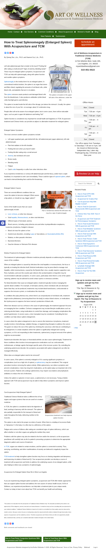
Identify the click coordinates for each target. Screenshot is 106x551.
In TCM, (7, 446)
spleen (9, 94)
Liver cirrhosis (12, 214)
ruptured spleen (60, 176)
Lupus (32, 234)
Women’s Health (84, 32)
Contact (17, 32)
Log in (95, 547)
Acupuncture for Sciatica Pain (88, 199)
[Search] (98, 183)
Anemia (10, 156)
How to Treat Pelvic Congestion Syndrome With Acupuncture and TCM (22, 539)
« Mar (76, 328)
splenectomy (41, 362)
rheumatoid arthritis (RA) (55, 234)
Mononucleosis (23, 217)
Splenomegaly (9, 81)
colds (14, 169)
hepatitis (14, 217)
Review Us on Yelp (88, 173)
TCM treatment (9, 456)
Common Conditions (46, 32)
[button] (2, 223)
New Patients (46, 36)
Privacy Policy (77, 547)
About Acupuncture (65, 32)
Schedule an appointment (88, 43)
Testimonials (60, 36)
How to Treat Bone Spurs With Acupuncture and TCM (55, 539)
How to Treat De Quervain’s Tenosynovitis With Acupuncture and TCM (87, 209)
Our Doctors (29, 32)
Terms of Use (67, 547)
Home (10, 32)
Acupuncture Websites (14, 547)
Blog (96, 32)
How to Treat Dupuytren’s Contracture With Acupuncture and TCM (87, 246)
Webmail (87, 547)
